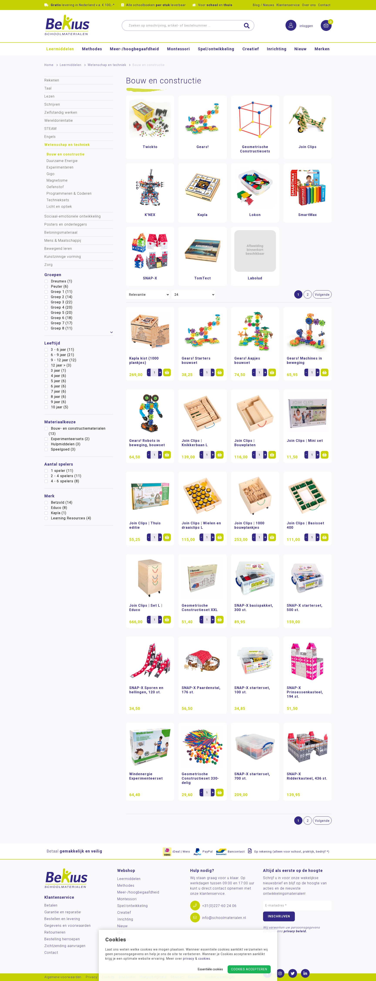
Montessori (178, 49)
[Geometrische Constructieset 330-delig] (202, 747)
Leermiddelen (60, 49)
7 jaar (58, 391)
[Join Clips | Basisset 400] (307, 496)
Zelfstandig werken (60, 112)
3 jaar (58, 370)
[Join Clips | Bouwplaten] (255, 413)
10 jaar (59, 407)
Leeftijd (52, 343)
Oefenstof (55, 187)
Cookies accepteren (249, 969)
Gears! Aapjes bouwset (247, 360)
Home (49, 65)
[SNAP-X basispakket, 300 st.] (255, 578)
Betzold (61, 502)
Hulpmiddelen (66, 444)
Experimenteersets (70, 439)
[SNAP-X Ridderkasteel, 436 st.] (307, 747)
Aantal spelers (58, 464)
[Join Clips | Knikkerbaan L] (202, 413)
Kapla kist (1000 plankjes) (144, 360)
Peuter (59, 286)
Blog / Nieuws (263, 5)
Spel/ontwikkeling (216, 49)
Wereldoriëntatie (58, 120)
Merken (322, 49)
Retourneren (54, 932)
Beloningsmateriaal (60, 232)
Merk (49, 496)
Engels (50, 137)
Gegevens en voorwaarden (67, 926)
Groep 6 (61, 318)
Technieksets (58, 200)
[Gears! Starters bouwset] (202, 331)
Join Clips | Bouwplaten (245, 443)
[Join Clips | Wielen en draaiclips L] (202, 496)
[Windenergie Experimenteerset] (150, 747)
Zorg (48, 265)
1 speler (62, 471)
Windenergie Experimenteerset (146, 776)
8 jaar (58, 397)
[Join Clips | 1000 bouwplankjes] (255, 496)
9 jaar (58, 402)
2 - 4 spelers (66, 476)
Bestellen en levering (62, 919)
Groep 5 (61, 313)
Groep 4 (61, 307)
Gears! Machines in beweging (304, 360)
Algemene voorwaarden (62, 977)
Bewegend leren (58, 249)
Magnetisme (57, 180)
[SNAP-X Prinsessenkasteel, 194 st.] (307, 660)
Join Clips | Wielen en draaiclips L (201, 525)
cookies (204, 958)
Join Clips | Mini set (305, 441)
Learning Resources (71, 518)
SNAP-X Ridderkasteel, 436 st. (307, 776)
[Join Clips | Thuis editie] (150, 496)
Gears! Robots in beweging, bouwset (147, 443)
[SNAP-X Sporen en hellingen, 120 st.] (150, 660)
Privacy (91, 977)
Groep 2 (61, 297)
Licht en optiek (59, 206)
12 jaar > (61, 365)
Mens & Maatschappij (62, 240)
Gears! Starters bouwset (196, 360)
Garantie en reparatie (62, 912)
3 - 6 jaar (62, 350)
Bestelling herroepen (62, 939)
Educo (59, 508)
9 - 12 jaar (63, 360)
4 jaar (58, 376)
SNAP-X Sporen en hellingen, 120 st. (146, 690)
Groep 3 (61, 302)
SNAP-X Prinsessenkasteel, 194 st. (305, 692)
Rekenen (51, 80)
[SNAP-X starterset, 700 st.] (255, 747)
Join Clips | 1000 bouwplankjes (249, 525)
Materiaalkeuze (60, 422)
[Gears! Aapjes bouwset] (255, 331)
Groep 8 (61, 328)
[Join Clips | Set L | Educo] (150, 578)
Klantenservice (288, 5)
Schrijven (52, 104)
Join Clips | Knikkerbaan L (195, 443)
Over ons (309, 5)
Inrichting (277, 49)
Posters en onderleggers (65, 224)
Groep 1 (61, 292)
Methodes (92, 49)
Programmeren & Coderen (69, 193)
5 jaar (58, 381)
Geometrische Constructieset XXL (200, 607)
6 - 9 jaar (62, 355)
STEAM (50, 129)
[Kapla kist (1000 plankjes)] (150, 331)
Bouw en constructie (66, 154)
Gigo (51, 174)
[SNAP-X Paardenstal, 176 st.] (202, 660)
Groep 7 (61, 323)
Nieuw (300, 49)
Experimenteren (60, 167)
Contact (324, 5)
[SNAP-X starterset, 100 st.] (255, 660)
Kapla (58, 513)
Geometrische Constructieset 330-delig (200, 778)
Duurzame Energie (62, 161)
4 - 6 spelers (65, 481)
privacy (188, 958)
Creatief (250, 49)
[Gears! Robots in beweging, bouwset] (150, 413)
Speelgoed (63, 449)
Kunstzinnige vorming (62, 257)
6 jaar (58, 386)
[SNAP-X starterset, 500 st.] (307, 578)
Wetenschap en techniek (107, 65)
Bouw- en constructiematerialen (77, 431)
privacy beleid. (295, 931)
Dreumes (61, 281)
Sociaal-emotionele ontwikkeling (72, 216)
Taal (48, 88)
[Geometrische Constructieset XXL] (202, 578)
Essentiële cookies (210, 969)
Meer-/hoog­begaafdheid (134, 49)
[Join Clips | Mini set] (307, 413)
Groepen (52, 274)
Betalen (50, 905)
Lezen (49, 96)
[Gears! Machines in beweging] (307, 331)
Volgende (322, 294)
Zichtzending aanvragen (65, 946)
